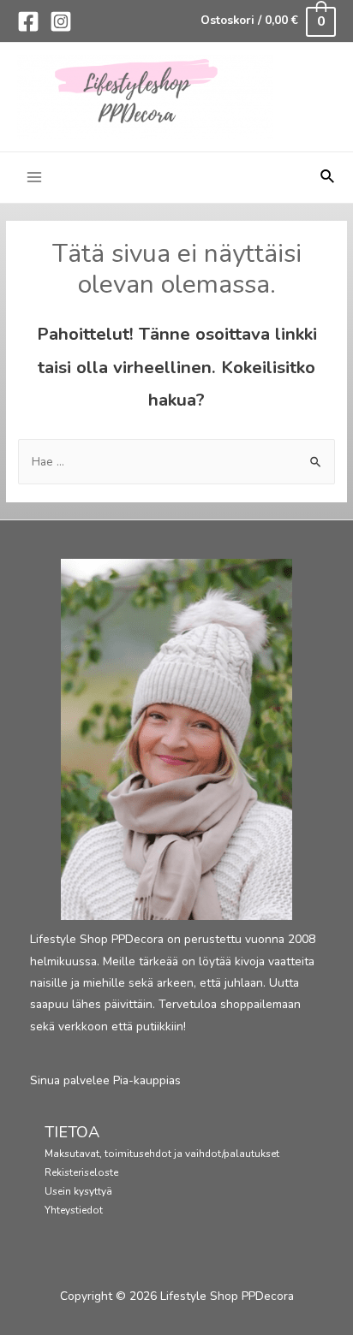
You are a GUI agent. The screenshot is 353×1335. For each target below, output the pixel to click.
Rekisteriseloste (81, 1172)
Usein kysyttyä (78, 1191)
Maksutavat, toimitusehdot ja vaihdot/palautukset (162, 1153)
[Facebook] (28, 21)
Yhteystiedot (74, 1210)
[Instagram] (61, 21)
